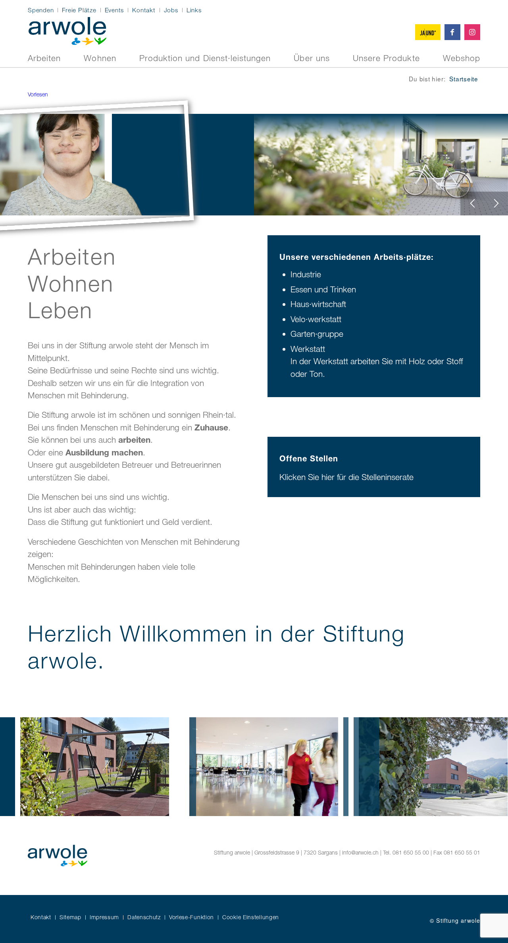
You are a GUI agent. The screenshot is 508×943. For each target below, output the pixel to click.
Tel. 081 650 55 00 (406, 852)
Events (114, 9)
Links (194, 9)
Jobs (171, 9)
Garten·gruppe (317, 333)
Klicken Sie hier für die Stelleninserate (346, 477)
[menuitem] (43, 10)
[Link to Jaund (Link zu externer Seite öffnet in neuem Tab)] (428, 32)
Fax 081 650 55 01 (456, 852)
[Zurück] (472, 203)
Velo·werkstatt (316, 319)
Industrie (306, 274)
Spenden (41, 9)
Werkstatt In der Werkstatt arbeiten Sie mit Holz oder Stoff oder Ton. (377, 361)
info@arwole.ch (360, 852)
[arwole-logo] (67, 30)
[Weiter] (496, 203)
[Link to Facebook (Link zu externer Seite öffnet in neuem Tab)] (452, 32)
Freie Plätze (79, 9)
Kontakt (143, 9)
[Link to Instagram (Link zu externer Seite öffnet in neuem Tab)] (472, 32)
